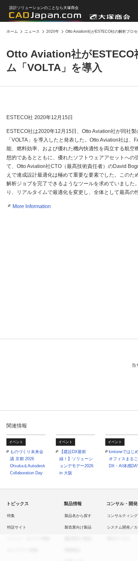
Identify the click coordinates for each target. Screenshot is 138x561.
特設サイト (16, 527)
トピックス (17, 503)
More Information (32, 206)
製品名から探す (78, 515)
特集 (11, 515)
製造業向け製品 (78, 527)
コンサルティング (122, 515)
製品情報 (73, 503)
